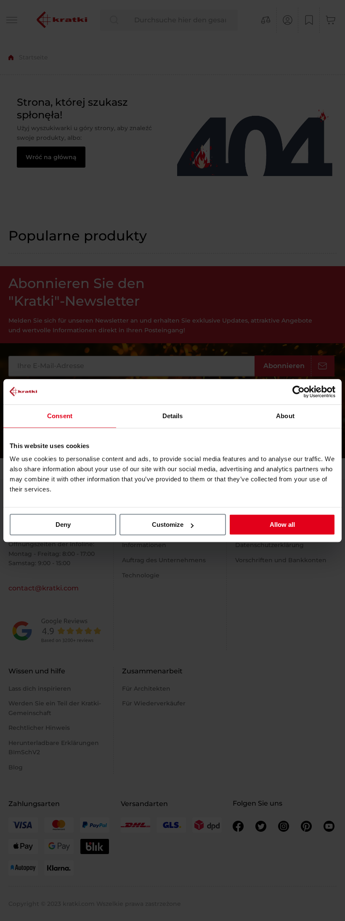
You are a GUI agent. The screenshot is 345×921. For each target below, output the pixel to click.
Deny (63, 524)
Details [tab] (172, 415)
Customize (167, 524)
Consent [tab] (59, 415)
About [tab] (285, 415)
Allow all (282, 524)
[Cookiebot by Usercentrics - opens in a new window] (298, 391)
